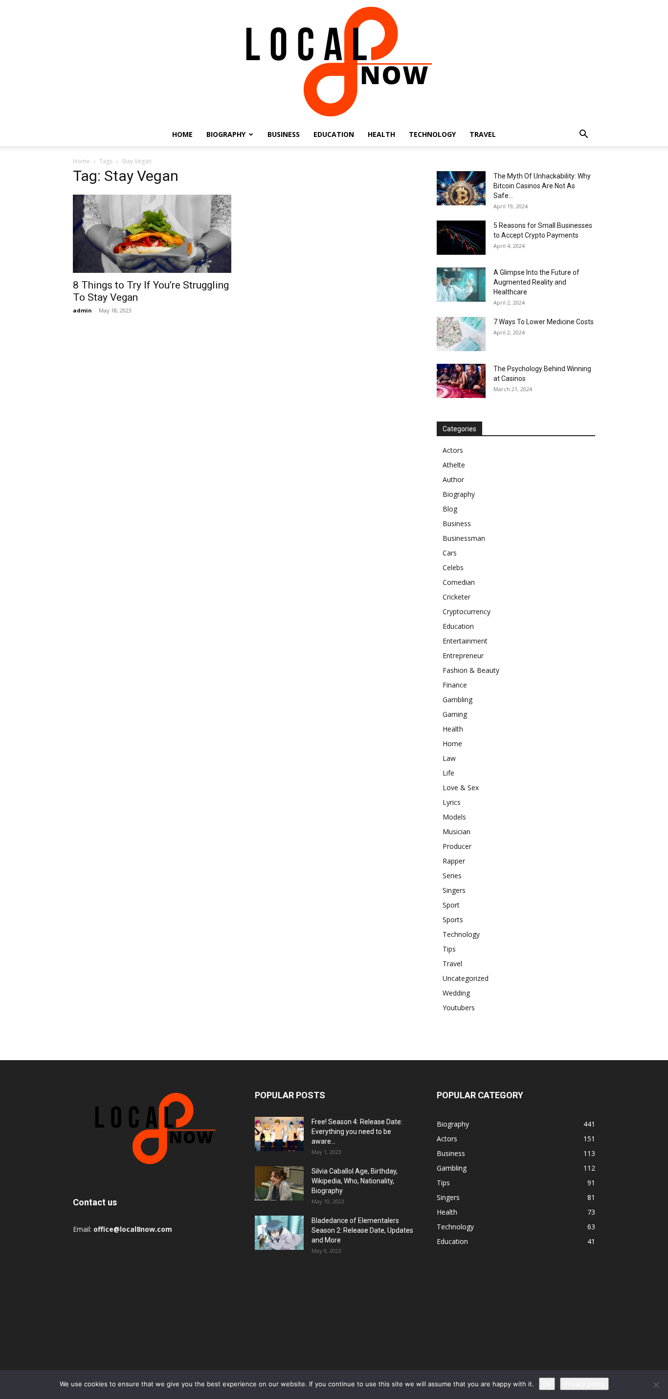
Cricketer (456, 596)
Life (448, 772)
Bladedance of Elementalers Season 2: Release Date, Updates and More (362, 1230)
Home (182, 134)
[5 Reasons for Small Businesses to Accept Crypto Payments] (461, 238)
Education (333, 134)
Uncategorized (466, 978)
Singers (454, 890)
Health (381, 134)
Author (453, 479)
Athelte (454, 464)
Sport (451, 905)
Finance (455, 684)
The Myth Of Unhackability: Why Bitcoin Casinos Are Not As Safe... (542, 186)
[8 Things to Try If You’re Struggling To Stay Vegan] (152, 234)
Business (283, 134)
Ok (547, 1384)
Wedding (456, 993)
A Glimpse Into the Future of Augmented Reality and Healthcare (536, 282)
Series (452, 875)
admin (82, 310)
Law (449, 758)
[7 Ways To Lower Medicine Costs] (461, 334)
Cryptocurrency (466, 611)
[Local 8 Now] (334, 61)
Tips (449, 949)
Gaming (455, 714)
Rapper (454, 861)
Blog (450, 508)
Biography (225, 134)
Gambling (457, 699)
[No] (656, 1385)
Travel (482, 134)
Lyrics (452, 802)
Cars (450, 552)
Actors (453, 450)
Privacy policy (584, 1384)
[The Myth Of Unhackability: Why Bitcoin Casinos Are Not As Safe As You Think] (461, 188)
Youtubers (459, 1007)
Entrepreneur (463, 655)
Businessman (464, 538)
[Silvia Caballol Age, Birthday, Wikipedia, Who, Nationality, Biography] (279, 1183)
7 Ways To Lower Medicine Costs (543, 322)
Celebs (453, 567)
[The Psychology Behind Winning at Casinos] (461, 381)
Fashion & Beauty (471, 670)
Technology (432, 134)
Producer (457, 846)
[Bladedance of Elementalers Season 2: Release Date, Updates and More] (279, 1233)
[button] (583, 135)
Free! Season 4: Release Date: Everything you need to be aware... (357, 1131)
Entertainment (465, 640)
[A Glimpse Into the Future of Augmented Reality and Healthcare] (461, 284)
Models (454, 817)
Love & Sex (461, 787)
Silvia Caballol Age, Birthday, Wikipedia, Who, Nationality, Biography (355, 1181)
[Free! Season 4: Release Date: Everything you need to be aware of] (279, 1134)
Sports (453, 919)
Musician (456, 831)
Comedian (459, 582)
